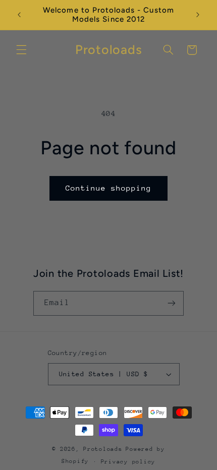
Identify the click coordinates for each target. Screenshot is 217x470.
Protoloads (102, 449)
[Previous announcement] (19, 15)
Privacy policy (128, 461)
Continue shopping (109, 188)
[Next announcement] (198, 15)
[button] (21, 50)
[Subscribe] (171, 303)
